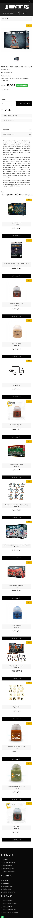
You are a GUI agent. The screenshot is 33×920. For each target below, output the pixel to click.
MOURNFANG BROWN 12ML (16, 425)
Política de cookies (7, 865)
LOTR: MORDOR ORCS (16, 223)
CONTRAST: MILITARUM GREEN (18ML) (16, 787)
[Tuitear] (5, 110)
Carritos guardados (7, 886)
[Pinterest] (9, 110)
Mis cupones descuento (9, 892)
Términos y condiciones (9, 862)
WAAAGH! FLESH (16, 827)
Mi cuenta (5, 880)
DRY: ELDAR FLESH (16, 344)
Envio (16, 384)
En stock (3, 76)
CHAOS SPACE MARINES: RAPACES (16, 586)
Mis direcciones (7, 889)
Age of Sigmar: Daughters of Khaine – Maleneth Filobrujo (16, 264)
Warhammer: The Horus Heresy (11, 912)
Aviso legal (5, 859)
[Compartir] (1, 110)
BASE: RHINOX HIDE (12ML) (16, 304)
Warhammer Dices (16, 707)
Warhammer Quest (7, 906)
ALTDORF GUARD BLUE (17, 626)
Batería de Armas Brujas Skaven (16, 465)
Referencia (3, 69)
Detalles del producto (8, 134)
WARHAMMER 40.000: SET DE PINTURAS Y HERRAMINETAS (16, 545)
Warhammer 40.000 (8, 900)
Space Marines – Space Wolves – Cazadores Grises (16, 505)
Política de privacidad (8, 868)
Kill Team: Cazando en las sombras (16, 666)
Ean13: (3, 72)
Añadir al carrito (24, 103)
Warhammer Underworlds (9, 909)
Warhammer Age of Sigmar (9, 903)
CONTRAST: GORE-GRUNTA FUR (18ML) (16, 747)
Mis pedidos (6, 883)
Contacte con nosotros (8, 871)
